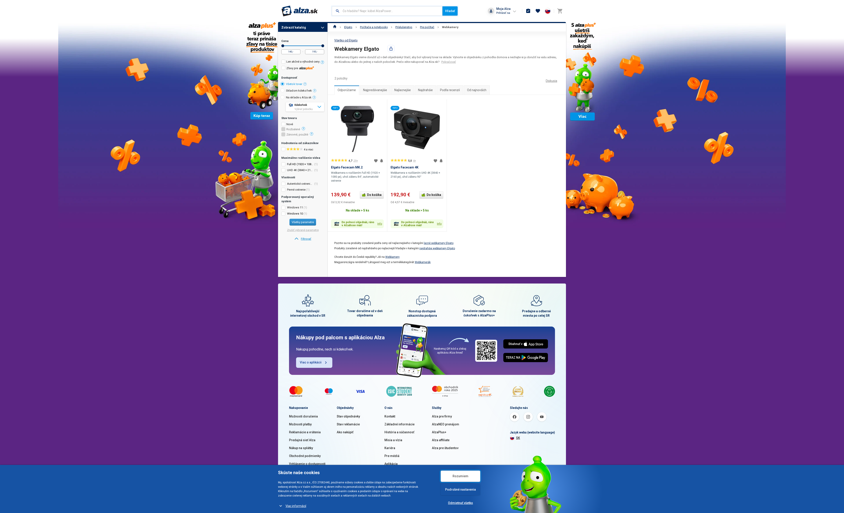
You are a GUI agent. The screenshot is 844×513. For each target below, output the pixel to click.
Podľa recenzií (450, 90)
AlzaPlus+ (439, 432)
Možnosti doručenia (303, 416)
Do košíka (374, 195)
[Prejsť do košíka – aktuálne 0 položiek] (559, 11)
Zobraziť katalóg (293, 27)
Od (282, 45)
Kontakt (389, 416)
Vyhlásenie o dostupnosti (307, 464)
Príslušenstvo (403, 27)
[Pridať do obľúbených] (376, 161)
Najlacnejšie (402, 90)
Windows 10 (295, 213)
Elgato (348, 27)
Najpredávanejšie (375, 90)
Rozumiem (460, 476)
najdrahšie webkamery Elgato (437, 248)
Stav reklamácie (348, 424)
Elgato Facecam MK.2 (347, 167)
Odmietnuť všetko (460, 503)
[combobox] (387, 11)
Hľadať (450, 11)
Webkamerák (423, 262)
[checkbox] (302, 62)
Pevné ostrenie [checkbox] (296, 189)
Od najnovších (476, 90)
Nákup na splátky (301, 448)
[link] (302, 239)
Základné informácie (399, 424)
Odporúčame (347, 90)
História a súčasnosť (399, 432)
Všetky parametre (303, 222)
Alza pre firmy (442, 416)
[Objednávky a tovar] (528, 11)
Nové (289, 124)
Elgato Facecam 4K (404, 167)
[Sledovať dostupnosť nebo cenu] (381, 161)
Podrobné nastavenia (460, 489)
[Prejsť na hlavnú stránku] (300, 10)
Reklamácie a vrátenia (305, 432)
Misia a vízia (393, 440)
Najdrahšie (425, 90)
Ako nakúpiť (345, 432)
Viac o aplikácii (311, 362)
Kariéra (389, 448)
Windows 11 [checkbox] (295, 207)
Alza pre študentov (445, 448)
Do (322, 45)
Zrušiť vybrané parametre (303, 230)
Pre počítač (427, 27)
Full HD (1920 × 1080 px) (302, 164)
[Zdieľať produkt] (391, 48)
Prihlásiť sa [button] (503, 12)
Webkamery (450, 27)
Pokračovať (448, 61)
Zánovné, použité (297, 134)
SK (518, 438)
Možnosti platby (300, 424)
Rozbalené (293, 129)
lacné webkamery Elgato (438, 243)
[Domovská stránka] (335, 27)
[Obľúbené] (537, 11)
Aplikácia (391, 464)
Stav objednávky (348, 416)
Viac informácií (296, 506)
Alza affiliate (440, 440)
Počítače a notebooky (374, 27)
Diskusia (551, 81)
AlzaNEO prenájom (445, 424)
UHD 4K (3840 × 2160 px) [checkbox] (300, 170)
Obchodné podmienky (305, 456)
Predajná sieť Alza (302, 440)
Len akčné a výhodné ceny (303, 61)
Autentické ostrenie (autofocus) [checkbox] (300, 183)
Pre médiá (391, 456)
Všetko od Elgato (346, 40)
